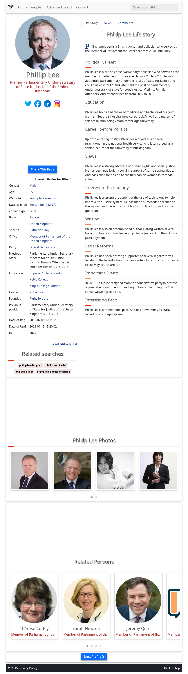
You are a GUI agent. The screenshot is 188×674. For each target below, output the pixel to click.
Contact (82, 7)
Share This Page (42, 169)
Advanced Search (60, 7)
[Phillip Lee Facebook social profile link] (38, 103)
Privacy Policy (28, 668)
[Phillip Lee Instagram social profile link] (57, 103)
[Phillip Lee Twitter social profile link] (28, 103)
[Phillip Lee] (42, 43)
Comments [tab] (125, 23)
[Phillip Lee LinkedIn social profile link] (48, 103)
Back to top (172, 668)
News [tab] (108, 23)
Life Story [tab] (91, 23)
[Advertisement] (42, 137)
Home (22, 7)
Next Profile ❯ (94, 657)
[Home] (11, 7)
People (35, 7)
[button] (92, 497)
